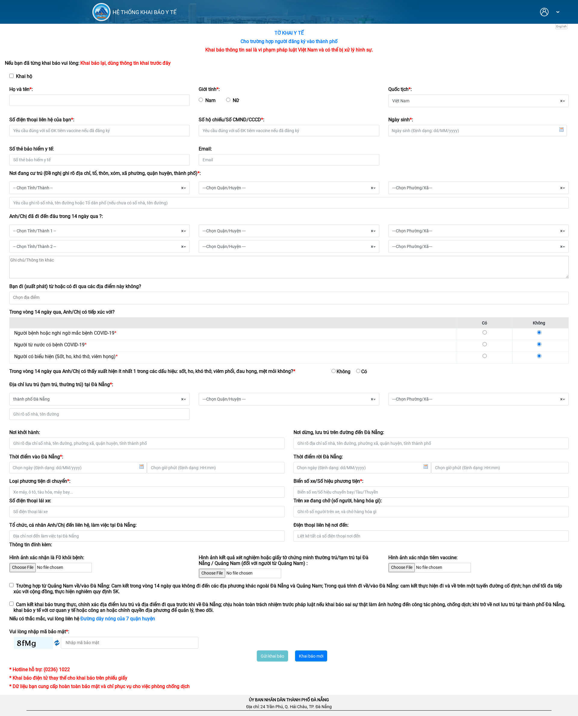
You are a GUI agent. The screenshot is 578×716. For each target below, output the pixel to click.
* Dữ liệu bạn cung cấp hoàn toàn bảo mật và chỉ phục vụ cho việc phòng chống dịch (99, 686)
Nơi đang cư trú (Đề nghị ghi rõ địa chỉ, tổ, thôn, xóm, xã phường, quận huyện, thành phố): (105, 173)
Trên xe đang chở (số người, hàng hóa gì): (338, 501)
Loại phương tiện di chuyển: (39, 481)
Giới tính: (209, 89)
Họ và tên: (21, 89)
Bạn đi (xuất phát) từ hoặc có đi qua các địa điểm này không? (75, 286)
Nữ (236, 100)
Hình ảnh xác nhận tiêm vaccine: (423, 557)
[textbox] (289, 297)
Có (364, 371)
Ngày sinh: (400, 119)
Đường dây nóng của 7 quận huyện (117, 618)
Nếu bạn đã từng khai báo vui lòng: (42, 63)
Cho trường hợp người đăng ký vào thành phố (289, 41)
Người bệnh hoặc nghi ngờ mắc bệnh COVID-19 (65, 333)
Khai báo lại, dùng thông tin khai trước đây (125, 63)
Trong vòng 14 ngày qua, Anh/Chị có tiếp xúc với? (62, 312)
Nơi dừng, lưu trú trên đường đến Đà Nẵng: (339, 432)
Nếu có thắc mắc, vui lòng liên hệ (82, 618)
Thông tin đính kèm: (30, 544)
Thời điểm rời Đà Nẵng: (318, 457)
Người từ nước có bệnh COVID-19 (50, 345)
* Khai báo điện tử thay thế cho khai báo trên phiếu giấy (68, 678)
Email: (205, 149)
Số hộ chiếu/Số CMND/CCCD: (231, 119)
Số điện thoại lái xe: (30, 501)
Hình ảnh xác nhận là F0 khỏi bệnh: (46, 557)
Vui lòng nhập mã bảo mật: (39, 631)
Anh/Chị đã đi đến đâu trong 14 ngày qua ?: (56, 216)
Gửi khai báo (272, 656)
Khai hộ (23, 76)
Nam (210, 100)
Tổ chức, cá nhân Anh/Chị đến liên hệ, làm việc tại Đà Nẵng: (73, 525)
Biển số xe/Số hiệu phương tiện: (328, 481)
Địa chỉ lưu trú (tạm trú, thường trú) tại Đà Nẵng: (61, 384)
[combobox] (478, 101)
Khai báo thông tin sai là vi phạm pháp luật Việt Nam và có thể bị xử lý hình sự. (289, 50)
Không (343, 371)
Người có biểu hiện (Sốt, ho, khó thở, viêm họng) (66, 356)
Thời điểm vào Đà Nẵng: (36, 457)
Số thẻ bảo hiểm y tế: (31, 149)
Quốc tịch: (400, 89)
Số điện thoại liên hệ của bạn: (41, 119)
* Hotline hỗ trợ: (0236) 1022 (39, 669)
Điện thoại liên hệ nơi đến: (321, 525)
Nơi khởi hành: (24, 432)
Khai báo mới (311, 656)
